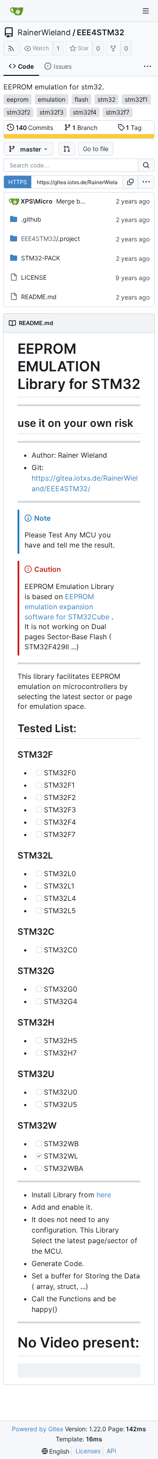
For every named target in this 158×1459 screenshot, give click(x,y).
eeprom (18, 99)
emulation (51, 99)
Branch (84, 127)
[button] (66, 149)
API (111, 1451)
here (104, 1194)
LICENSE (34, 277)
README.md (39, 296)
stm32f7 (117, 112)
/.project (50, 238)
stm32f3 (52, 112)
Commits (35, 127)
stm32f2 (18, 112)
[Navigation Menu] (146, 11)
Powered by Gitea (37, 1429)
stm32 (106, 99)
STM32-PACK (40, 258)
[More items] (147, 66)
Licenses (88, 1451)
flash (81, 99)
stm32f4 (85, 112)
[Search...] (146, 165)
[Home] (16, 11)
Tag (134, 127)
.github (31, 219)
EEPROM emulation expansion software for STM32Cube (67, 606)
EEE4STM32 (100, 32)
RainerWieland (44, 32)
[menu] (146, 182)
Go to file (95, 148)
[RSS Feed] (11, 48)
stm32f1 (136, 99)
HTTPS (17, 181)
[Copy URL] (130, 182)
